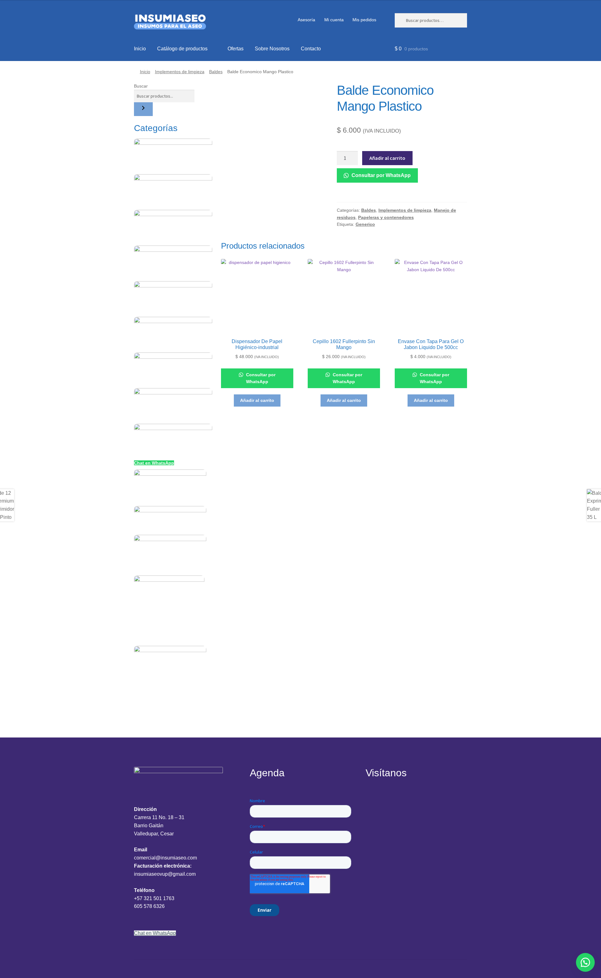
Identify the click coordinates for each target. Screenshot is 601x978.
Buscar (141, 86)
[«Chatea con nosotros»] (585, 962)
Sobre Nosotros (272, 48)
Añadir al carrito (387, 158)
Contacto (311, 48)
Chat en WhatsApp (154, 462)
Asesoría (306, 19)
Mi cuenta (334, 19)
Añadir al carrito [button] (257, 400)
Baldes (216, 71)
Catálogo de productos (182, 48)
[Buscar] (143, 109)
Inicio (140, 48)
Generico (365, 224)
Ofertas (236, 48)
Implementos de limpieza (179, 71)
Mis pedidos (364, 19)
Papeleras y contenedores (386, 217)
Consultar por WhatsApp (380, 175)
